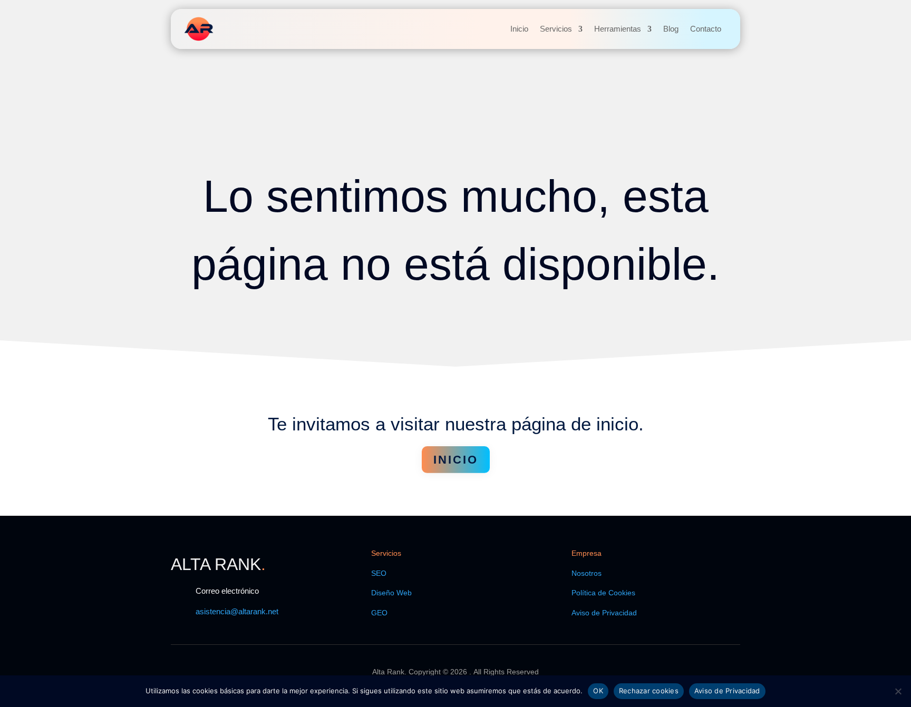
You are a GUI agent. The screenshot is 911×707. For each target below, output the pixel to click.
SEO (378, 573)
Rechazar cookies (649, 690)
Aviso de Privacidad (604, 612)
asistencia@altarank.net (237, 611)
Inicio (519, 28)
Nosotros (586, 573)
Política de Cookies (603, 592)
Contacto (705, 28)
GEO (379, 612)
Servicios (556, 28)
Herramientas (617, 28)
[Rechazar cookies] (898, 691)
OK (598, 690)
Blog (671, 28)
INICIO (455, 459)
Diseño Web (391, 592)
